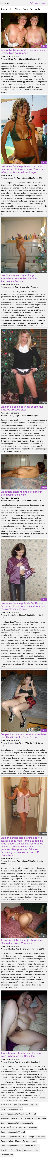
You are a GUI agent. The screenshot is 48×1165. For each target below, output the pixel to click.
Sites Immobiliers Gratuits (11, 1118)
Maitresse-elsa (7, 1155)
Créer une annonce (38, 3)
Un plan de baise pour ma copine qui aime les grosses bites (22, 408)
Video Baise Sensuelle (28, 1127)
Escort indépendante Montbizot (14, 1136)
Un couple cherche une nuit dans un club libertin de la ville (21, 493)
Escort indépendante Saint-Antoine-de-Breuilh (20, 1146)
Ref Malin (5, 3)
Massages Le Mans (31, 1150)
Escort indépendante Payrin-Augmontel (17, 1123)
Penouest (42, 1118)
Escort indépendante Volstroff (13, 1132)
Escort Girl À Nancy (9, 1127)
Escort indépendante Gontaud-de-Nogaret (18, 1114)
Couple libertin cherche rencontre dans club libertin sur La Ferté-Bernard (23, 736)
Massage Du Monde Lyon (25, 1141)
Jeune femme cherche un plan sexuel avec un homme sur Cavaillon (22, 1054)
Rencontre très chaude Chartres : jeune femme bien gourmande (23, 51)
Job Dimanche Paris (9, 1105)
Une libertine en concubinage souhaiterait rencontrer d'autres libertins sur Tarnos (19, 278)
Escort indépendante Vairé (12, 1109)
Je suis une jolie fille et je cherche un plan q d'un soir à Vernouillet (22, 942)
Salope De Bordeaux (37, 1136)
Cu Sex (27, 1118)
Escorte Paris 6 (7, 1141)
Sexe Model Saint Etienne (11, 1150)
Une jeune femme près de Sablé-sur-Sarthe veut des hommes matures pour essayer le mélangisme (23, 606)
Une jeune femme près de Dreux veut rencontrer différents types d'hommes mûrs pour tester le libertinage (23, 169)
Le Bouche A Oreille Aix (28, 1105)
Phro (34, 1118)
